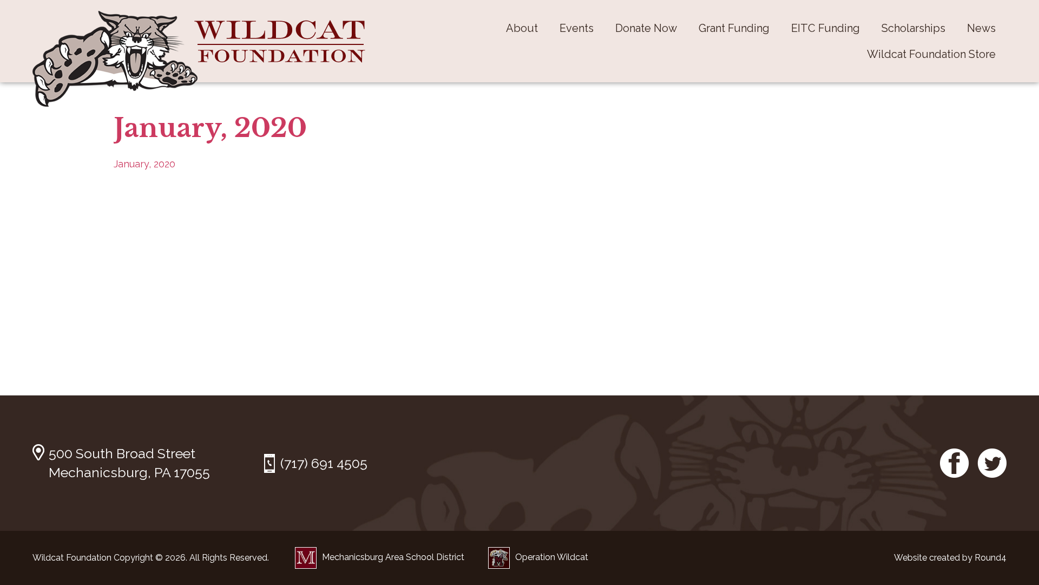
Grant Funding (734, 28)
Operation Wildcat (551, 557)
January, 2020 (144, 164)
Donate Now (646, 28)
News (981, 28)
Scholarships (913, 28)
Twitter (992, 463)
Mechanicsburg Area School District (393, 557)
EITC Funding (825, 28)
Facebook (954, 463)
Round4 (991, 557)
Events (577, 28)
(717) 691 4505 (323, 463)
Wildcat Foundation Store (931, 54)
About (522, 28)
